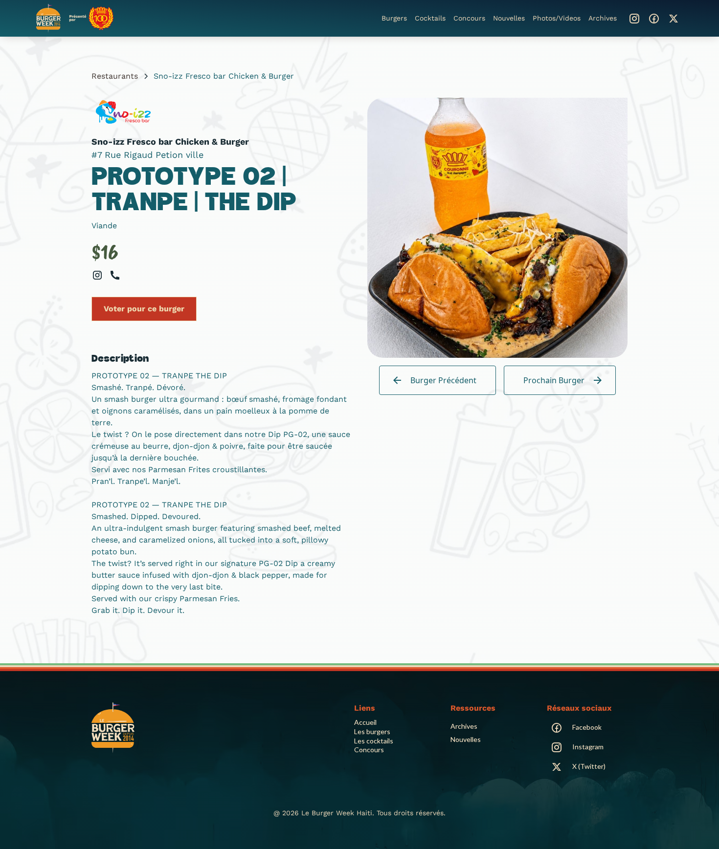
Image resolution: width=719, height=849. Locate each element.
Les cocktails (373, 741)
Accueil (365, 722)
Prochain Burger (553, 380)
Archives (602, 18)
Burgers (394, 18)
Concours (469, 18)
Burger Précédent (443, 380)
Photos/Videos (557, 18)
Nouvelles (509, 18)
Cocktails (430, 18)
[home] (74, 18)
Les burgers (372, 731)
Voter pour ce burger (144, 308)
